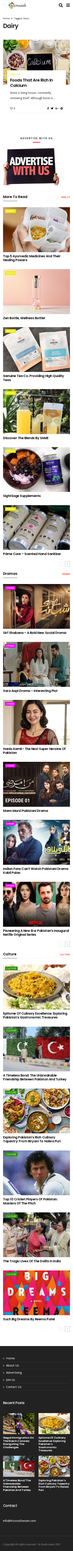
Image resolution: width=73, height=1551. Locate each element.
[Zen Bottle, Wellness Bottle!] (36, 291)
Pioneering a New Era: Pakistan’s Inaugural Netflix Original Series (36, 932)
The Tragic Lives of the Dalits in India (32, 1261)
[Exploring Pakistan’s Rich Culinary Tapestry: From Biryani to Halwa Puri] (36, 1111)
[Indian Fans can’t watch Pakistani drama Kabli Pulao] (36, 842)
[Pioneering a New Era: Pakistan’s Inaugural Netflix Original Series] (36, 904)
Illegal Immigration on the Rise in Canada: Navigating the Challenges (18, 1442)
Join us (10, 1380)
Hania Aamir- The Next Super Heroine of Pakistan (34, 750)
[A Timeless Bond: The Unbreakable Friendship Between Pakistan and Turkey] (36, 1049)
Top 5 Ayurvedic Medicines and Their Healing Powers (31, 258)
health (15, 74)
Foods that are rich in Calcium (31, 82)
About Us (12, 1365)
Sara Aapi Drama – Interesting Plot (30, 690)
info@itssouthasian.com (19, 1521)
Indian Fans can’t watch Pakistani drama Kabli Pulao (35, 870)
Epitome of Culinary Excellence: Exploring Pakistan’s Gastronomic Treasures (35, 1015)
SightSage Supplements (22, 496)
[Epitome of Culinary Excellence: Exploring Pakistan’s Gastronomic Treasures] (36, 987)
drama (66, 573)
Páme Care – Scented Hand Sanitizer (32, 554)
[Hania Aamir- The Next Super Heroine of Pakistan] (36, 722)
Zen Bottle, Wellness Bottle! (24, 318)
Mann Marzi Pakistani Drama (25, 810)
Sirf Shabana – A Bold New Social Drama (34, 632)
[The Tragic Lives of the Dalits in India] (36, 1234)
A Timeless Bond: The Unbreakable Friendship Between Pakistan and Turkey (35, 1077)
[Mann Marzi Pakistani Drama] (36, 784)
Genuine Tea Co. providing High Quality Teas (33, 378)
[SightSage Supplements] (36, 469)
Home (6, 18)
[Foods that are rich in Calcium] (36, 62)
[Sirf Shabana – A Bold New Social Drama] (36, 606)
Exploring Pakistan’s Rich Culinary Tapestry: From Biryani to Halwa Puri (32, 1139)
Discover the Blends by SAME (25, 438)
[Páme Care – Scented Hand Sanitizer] (36, 527)
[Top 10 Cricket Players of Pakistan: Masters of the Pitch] (36, 1172)
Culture (65, 954)
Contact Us (13, 1387)
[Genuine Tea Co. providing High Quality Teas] (36, 349)
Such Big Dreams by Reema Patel (29, 1319)
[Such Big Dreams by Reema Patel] (36, 1292)
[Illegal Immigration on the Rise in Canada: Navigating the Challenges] (18, 1423)
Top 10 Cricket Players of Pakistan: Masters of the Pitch (30, 1201)
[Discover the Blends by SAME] (36, 411)
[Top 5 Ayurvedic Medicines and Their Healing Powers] (36, 229)
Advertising (14, 1372)
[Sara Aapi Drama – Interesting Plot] (36, 664)
